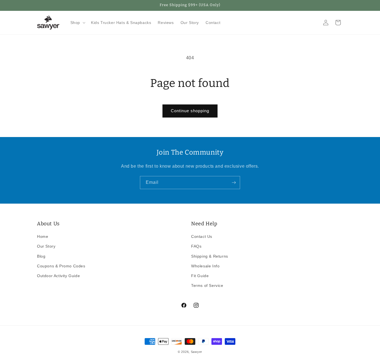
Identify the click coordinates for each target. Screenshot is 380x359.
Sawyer (196, 351)
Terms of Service (207, 285)
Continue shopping (190, 110)
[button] (77, 22)
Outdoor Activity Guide (58, 275)
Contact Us (201, 236)
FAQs (196, 246)
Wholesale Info (205, 266)
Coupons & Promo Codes (61, 266)
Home (42, 236)
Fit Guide (200, 275)
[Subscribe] (234, 182)
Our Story (46, 246)
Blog (41, 256)
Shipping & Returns (209, 256)
